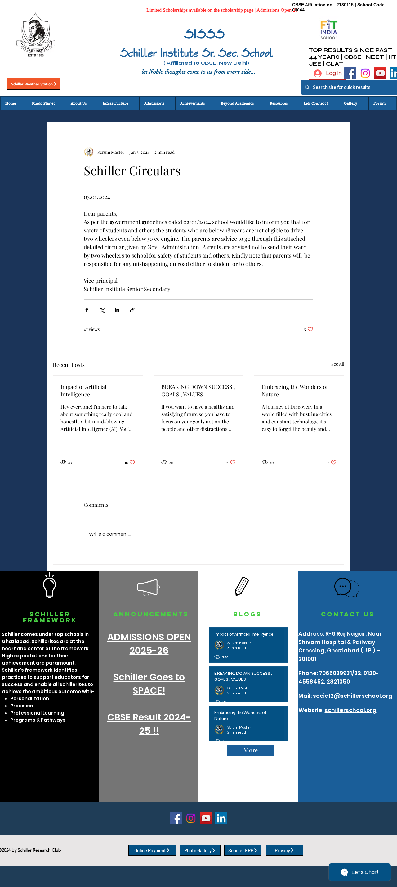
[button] (82, 103)
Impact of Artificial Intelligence (83, 390)
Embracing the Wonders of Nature (295, 390)
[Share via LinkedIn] (117, 310)
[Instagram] (365, 73)
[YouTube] (380, 73)
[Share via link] (132, 310)
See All (337, 364)
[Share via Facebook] (87, 310)
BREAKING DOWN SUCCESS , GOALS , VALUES (198, 390)
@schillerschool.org (363, 696)
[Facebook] (350, 73)
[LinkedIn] (221, 818)
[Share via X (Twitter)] (102, 310)
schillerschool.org (351, 710)
